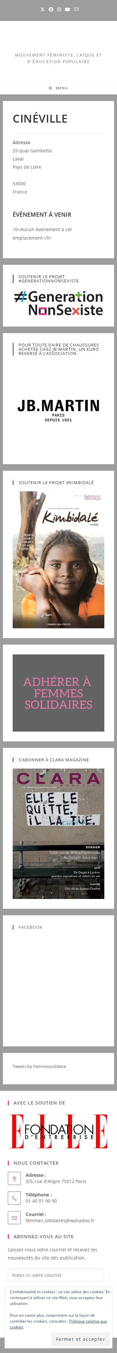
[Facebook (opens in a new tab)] (51, 9)
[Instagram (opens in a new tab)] (59, 9)
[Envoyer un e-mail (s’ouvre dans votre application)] (75, 9)
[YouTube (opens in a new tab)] (67, 9)
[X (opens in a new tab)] (42, 9)
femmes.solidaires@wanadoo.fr (60, 1220)
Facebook (31, 927)
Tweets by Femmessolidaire (39, 1066)
